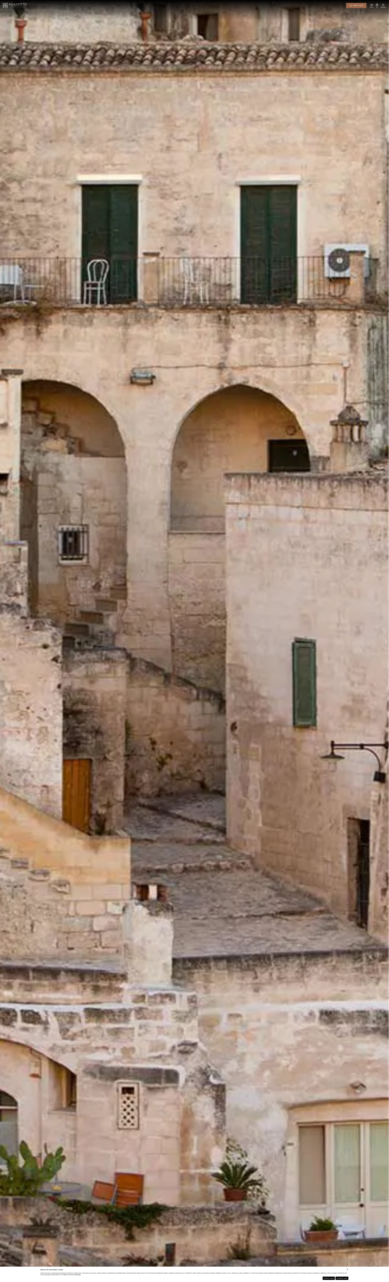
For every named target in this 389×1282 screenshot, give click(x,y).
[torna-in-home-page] (14, 5)
